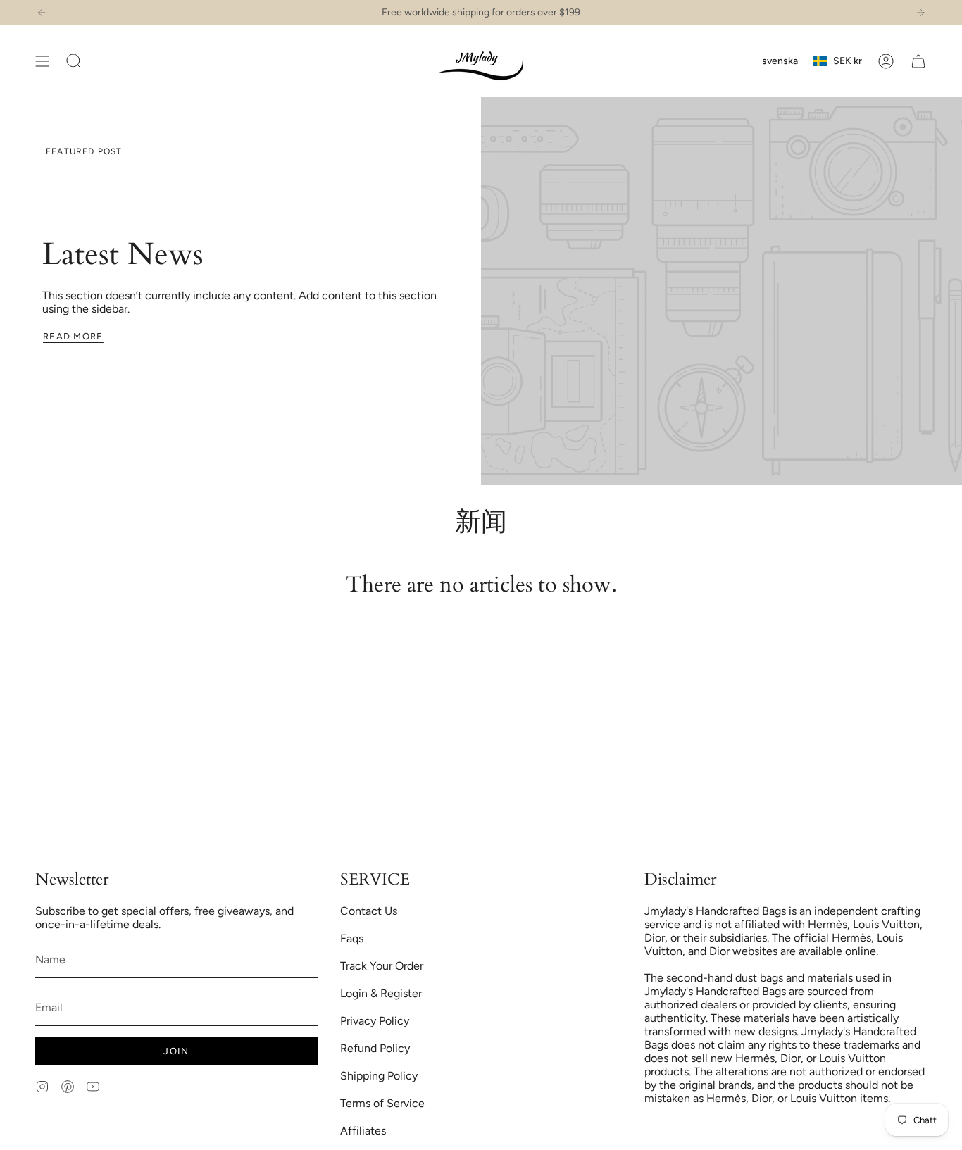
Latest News (123, 254)
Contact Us (368, 911)
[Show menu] (42, 61)
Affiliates (363, 1130)
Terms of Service (382, 1103)
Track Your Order (381, 966)
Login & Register (381, 993)
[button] (74, 61)
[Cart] (918, 61)
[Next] (920, 12)
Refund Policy (375, 1048)
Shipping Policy (379, 1075)
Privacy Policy (374, 1020)
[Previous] (41, 12)
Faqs (351, 938)
